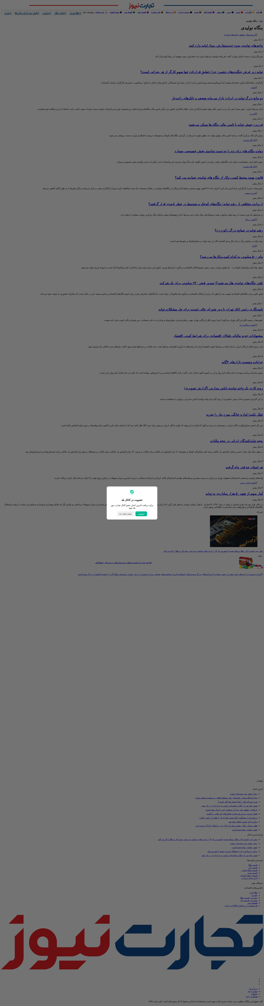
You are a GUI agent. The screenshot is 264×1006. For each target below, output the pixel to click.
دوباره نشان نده (125, 514)
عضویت (141, 514)
